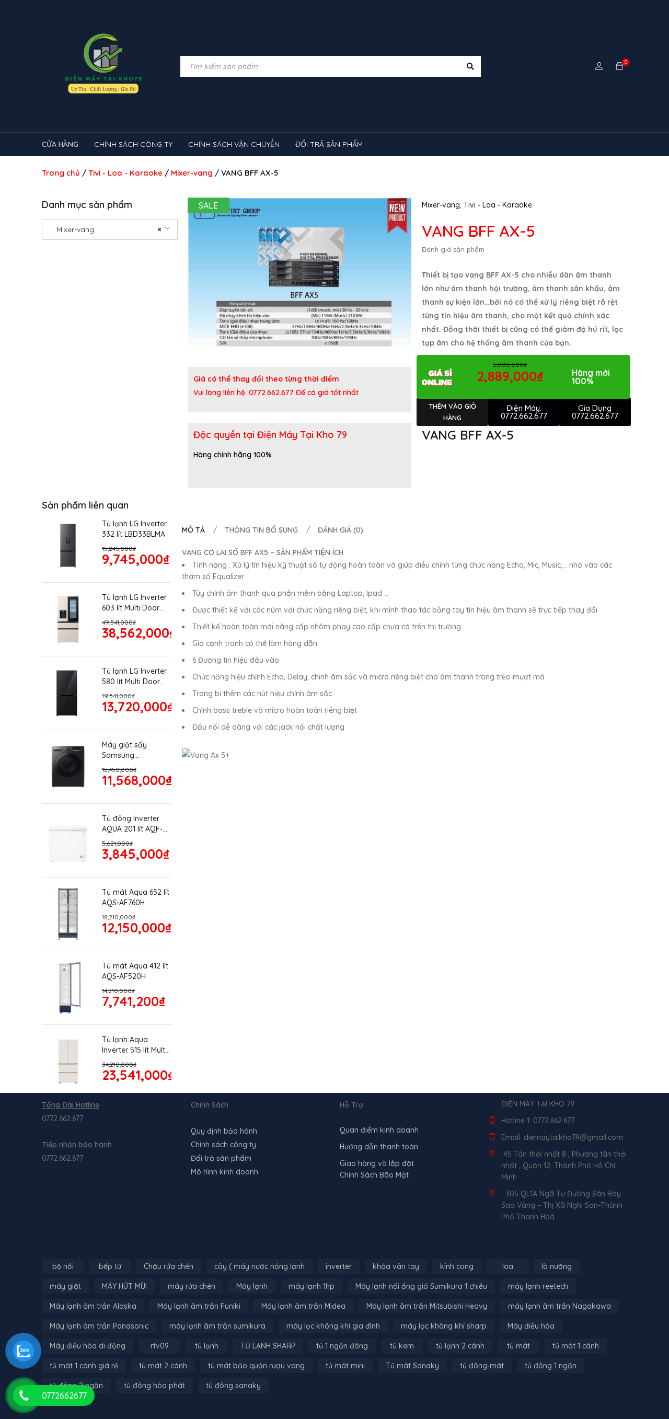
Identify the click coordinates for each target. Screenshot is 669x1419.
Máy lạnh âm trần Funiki (198, 1306)
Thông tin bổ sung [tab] (261, 530)
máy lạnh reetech (538, 1286)
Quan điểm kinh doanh (379, 1130)
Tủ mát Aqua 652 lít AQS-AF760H (135, 897)
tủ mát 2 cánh (163, 1365)
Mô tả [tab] (193, 530)
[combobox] (110, 229)
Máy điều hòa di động (87, 1346)
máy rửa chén (191, 1286)
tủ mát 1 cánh (575, 1346)
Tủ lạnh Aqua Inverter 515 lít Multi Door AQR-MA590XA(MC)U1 (134, 1045)
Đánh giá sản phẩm (453, 249)
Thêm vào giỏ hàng (452, 412)
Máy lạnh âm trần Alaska (93, 1306)
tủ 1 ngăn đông (342, 1346)
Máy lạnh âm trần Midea (303, 1306)
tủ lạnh (206, 1346)
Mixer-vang (192, 173)
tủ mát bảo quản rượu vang (256, 1365)
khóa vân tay (396, 1266)
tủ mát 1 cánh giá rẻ (84, 1365)
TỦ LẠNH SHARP (267, 1346)
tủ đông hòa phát (154, 1385)
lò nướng (556, 1266)
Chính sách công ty (223, 1144)
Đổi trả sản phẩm (221, 1158)
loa (507, 1266)
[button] (398, 211)
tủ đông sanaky (233, 1385)
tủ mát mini (345, 1365)
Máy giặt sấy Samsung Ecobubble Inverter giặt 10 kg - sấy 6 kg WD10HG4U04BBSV (134, 750)
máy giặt (65, 1286)
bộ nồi (63, 1266)
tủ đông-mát (482, 1365)
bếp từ (110, 1266)
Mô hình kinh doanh (224, 1171)
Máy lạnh (252, 1286)
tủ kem (402, 1346)
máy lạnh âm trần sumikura (217, 1326)
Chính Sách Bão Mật (374, 1175)
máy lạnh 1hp (311, 1286)
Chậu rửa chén (168, 1266)
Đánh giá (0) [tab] (340, 530)
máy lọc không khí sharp (444, 1326)
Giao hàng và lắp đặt (377, 1163)
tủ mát (518, 1346)
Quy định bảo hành (224, 1131)
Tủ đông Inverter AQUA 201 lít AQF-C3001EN (132, 824)
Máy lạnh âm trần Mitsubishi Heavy (426, 1306)
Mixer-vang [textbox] (106, 229)
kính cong (457, 1266)
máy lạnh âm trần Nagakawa (559, 1306)
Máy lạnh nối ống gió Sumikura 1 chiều (421, 1286)
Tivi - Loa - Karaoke (125, 173)
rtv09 (160, 1346)
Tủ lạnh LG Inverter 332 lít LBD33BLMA (134, 529)
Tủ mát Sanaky (412, 1365)
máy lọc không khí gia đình (333, 1326)
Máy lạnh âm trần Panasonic (99, 1326)
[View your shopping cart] (619, 66)
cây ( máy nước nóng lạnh (259, 1266)
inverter (339, 1266)
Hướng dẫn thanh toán (379, 1146)
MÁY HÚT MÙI (124, 1286)
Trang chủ (61, 173)
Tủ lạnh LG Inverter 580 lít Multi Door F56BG (134, 676)
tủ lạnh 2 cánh (460, 1346)
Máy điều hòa (531, 1326)
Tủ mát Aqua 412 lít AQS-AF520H (135, 971)
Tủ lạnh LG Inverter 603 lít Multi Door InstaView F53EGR (134, 603)
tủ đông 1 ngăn (550, 1365)
